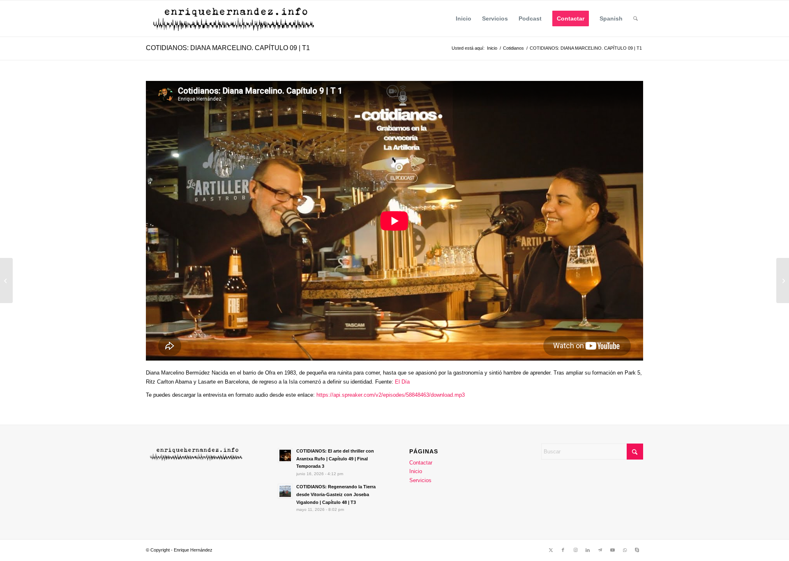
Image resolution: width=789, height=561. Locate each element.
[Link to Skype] (637, 550)
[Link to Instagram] (575, 550)
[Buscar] (635, 18)
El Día (402, 382)
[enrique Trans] (235, 18)
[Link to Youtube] (612, 550)
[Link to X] (550, 550)
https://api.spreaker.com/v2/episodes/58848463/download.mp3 (390, 395)
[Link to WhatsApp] (624, 550)
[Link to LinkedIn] (587, 550)
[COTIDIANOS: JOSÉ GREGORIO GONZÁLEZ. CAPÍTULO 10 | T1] (782, 280)
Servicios (420, 480)
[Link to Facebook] (563, 550)
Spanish (611, 18)
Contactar (420, 463)
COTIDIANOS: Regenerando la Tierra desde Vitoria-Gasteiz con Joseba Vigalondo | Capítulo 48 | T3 (336, 494)
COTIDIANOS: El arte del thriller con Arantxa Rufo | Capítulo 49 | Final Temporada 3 (335, 458)
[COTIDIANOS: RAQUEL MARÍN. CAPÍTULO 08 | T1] (6, 280)
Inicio (415, 471)
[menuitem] (463, 18)
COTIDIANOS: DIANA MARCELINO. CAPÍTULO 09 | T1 (228, 47)
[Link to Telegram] (600, 550)
